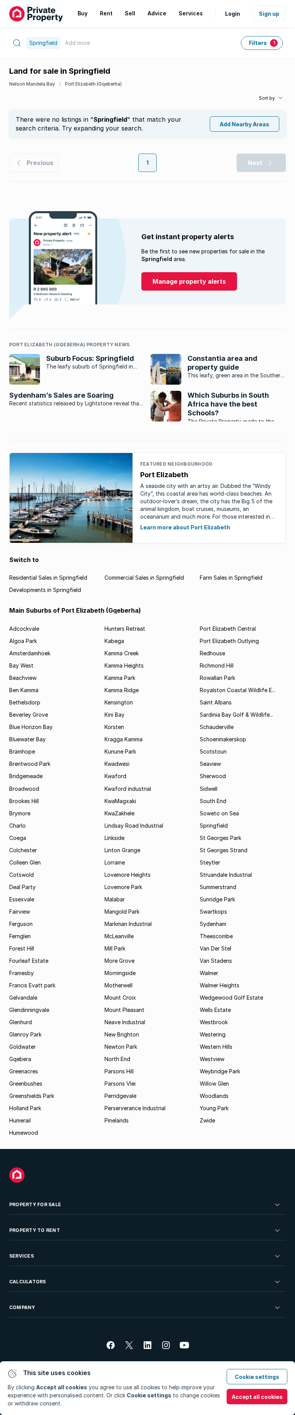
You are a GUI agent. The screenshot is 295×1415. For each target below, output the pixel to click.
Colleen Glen (25, 862)
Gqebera (20, 1059)
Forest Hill (21, 948)
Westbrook (214, 1022)
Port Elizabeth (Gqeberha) (93, 84)
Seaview (210, 763)
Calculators (27, 1281)
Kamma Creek (121, 653)
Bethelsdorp (24, 702)
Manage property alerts (189, 281)
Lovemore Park (123, 887)
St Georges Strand (223, 850)
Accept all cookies (257, 1397)
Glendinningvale (29, 1010)
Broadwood (24, 788)
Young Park (214, 1108)
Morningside (120, 973)
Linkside (114, 838)
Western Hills (216, 1046)
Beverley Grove (28, 714)
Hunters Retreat (124, 628)
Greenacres (23, 1071)
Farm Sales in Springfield (231, 577)
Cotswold (21, 874)
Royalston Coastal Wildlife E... (237, 690)
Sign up (269, 13)
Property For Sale (35, 1204)
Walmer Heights (219, 985)
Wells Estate (215, 1010)
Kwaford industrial (127, 788)
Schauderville (217, 727)
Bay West (21, 665)
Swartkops (213, 911)
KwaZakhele (119, 813)
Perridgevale (120, 1096)
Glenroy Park (25, 1034)
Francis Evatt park (32, 985)
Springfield (214, 825)
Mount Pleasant (124, 1010)
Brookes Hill (24, 801)
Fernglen (20, 936)
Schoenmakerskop (223, 739)
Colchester (23, 850)
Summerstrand (218, 887)
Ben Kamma (23, 690)
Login (232, 13)
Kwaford (115, 776)
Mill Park (114, 948)
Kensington (118, 702)
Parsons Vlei (120, 1083)
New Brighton (121, 1034)
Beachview (22, 677)
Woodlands (214, 1096)
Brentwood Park (29, 763)
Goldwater (22, 1046)
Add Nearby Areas (244, 124)
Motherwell (118, 985)
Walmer (209, 973)
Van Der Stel (215, 948)
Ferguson (21, 924)
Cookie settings (257, 1377)
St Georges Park (220, 838)
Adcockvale (24, 628)
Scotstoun (213, 751)
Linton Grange (122, 850)
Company (22, 1307)
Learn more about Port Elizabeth (185, 527)
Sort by (267, 98)
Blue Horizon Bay (31, 727)
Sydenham (213, 924)
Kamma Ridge (121, 690)
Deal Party (22, 887)
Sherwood (213, 776)
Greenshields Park (31, 1096)
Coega (17, 838)
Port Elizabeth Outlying (229, 641)
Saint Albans (216, 702)
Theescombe (216, 936)
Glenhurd (20, 1022)
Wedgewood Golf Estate (231, 997)
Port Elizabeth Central (228, 628)
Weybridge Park (220, 1071)
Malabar (114, 899)
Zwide (207, 1120)
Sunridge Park (217, 899)
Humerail (20, 1120)
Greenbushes (25, 1083)
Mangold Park (121, 911)
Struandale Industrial (226, 874)
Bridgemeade (26, 776)
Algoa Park (23, 641)
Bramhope (22, 751)
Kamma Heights (124, 665)
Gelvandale (23, 997)
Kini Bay (114, 714)
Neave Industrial (124, 1022)
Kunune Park (120, 751)
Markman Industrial (128, 924)
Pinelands (116, 1120)
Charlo (17, 825)
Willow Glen (214, 1083)
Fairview (19, 911)
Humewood (23, 1132)
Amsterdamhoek (29, 653)
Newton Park (120, 1046)
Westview (212, 1059)
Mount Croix (120, 997)
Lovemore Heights (127, 874)
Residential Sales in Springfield (48, 577)
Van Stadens (216, 960)
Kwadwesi (116, 763)
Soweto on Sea (219, 813)
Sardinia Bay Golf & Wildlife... (236, 714)
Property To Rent (34, 1230)
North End (117, 1059)
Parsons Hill (119, 1071)
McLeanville (119, 936)
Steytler (210, 862)
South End (213, 801)
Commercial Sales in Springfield (144, 577)
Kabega (114, 641)
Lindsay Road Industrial (133, 825)
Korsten (114, 727)
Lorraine (114, 862)
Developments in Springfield (45, 590)
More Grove (119, 960)
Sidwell (208, 788)
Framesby (21, 973)
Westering (212, 1034)
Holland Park (25, 1108)
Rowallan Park (217, 677)
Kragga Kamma (123, 739)
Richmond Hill (217, 665)
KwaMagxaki (120, 801)
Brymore (19, 813)
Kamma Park (119, 677)
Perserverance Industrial (135, 1108)
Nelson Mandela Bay (32, 84)
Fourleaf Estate (28, 960)
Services (21, 1256)
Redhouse (212, 653)
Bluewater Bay (27, 739)
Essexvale (21, 899)
